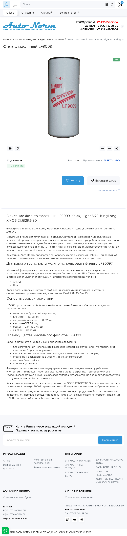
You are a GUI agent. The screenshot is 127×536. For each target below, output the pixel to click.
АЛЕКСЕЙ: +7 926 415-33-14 (99, 29)
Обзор (10, 12)
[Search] (112, 4)
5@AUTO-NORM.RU (14, 510)
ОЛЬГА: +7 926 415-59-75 (101, 25)
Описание (27, 12)
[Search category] (106, 4)
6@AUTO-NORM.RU (14, 514)
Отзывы (46, 12)
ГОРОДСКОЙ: (97, 22)
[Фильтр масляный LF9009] (63, 97)
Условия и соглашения (79, 497)
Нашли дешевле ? (108, 190)
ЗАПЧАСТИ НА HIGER (78, 460)
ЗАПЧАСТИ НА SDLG (108, 467)
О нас (6, 460)
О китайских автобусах (17, 497)
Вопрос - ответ (70, 12)
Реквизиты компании (47, 467)
